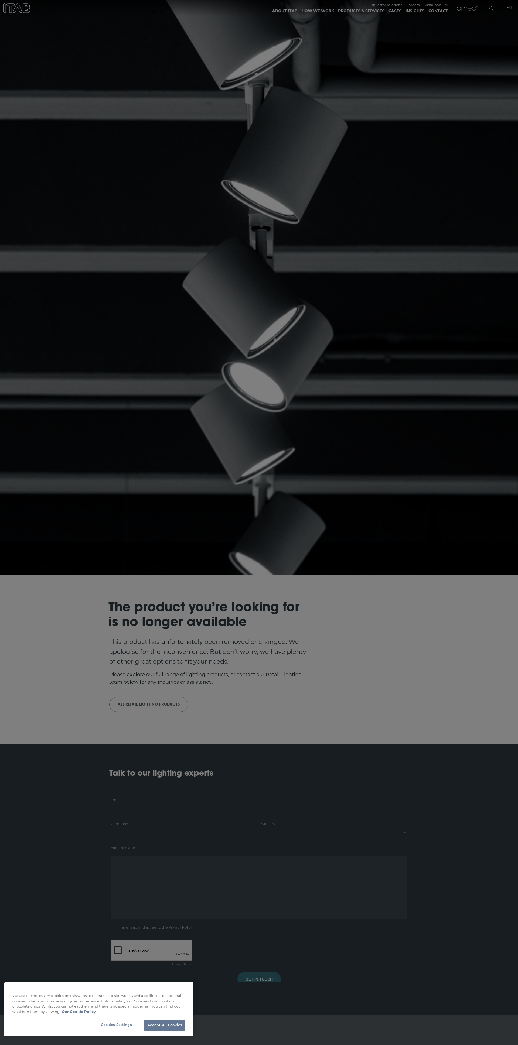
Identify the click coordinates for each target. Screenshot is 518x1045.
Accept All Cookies (164, 1025)
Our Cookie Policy (79, 1011)
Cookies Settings (116, 1025)
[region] (98, 1009)
